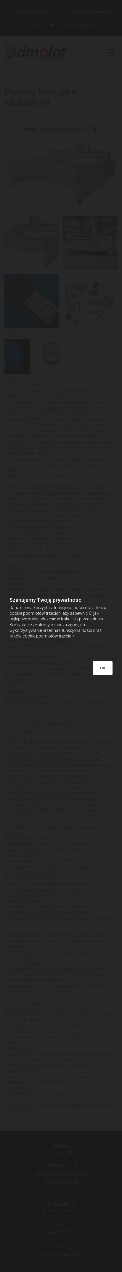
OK (102, 668)
